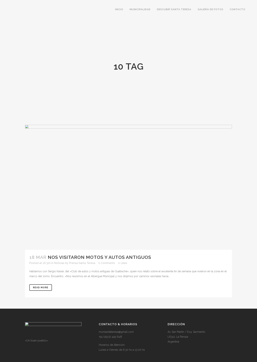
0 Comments (106, 263)
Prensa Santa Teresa (82, 263)
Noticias (59, 263)
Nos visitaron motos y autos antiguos (99, 257)
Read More (40, 287)
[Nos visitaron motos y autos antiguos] (128, 187)
